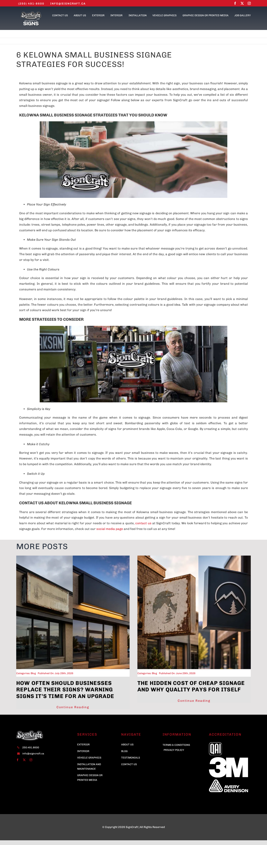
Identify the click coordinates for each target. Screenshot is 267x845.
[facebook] (235, 3)
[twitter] (242, 3)
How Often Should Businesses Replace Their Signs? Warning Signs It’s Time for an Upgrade (65, 689)
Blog (33, 673)
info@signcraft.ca (33, 753)
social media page (109, 529)
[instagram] (249, 3)
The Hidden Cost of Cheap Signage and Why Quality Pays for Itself (191, 686)
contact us (143, 523)
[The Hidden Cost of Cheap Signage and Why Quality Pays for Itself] (194, 557)
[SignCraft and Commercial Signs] (30, 12)
